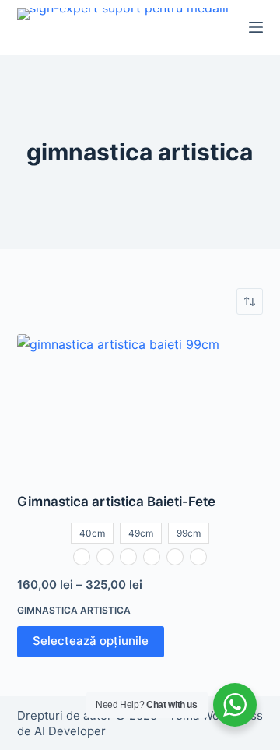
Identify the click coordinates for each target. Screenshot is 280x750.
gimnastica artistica (74, 610)
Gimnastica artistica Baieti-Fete (116, 501)
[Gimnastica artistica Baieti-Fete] (140, 403)
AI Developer (70, 731)
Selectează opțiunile (91, 640)
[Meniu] (256, 27)
